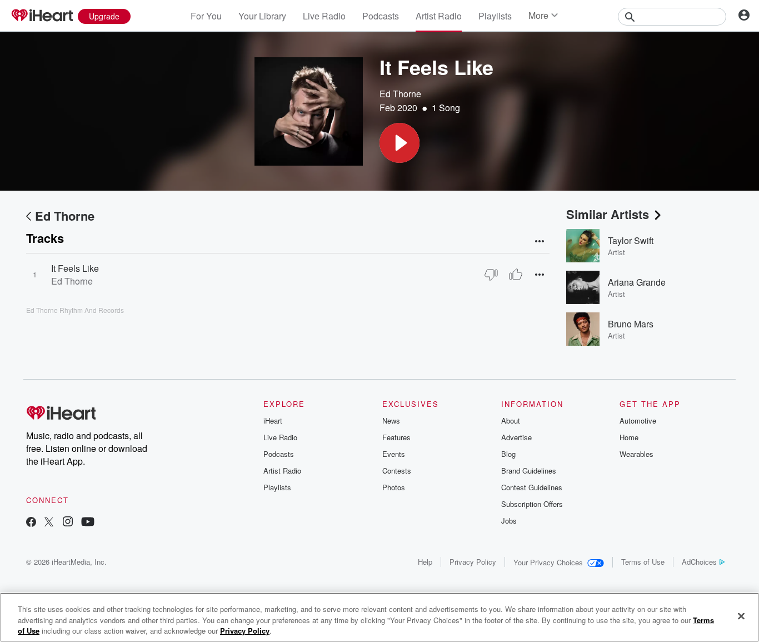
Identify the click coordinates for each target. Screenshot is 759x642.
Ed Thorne (400, 93)
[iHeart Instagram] (68, 522)
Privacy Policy (473, 561)
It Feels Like (75, 268)
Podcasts (380, 15)
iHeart (272, 420)
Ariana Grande (637, 282)
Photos (393, 487)
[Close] (741, 616)
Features (396, 437)
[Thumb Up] (516, 274)
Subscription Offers (532, 504)
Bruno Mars (630, 323)
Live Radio (324, 15)
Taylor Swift (630, 240)
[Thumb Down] (491, 274)
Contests (396, 470)
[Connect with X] (48, 522)
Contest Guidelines (531, 487)
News (391, 420)
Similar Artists (607, 214)
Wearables (636, 454)
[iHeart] (41, 16)
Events (393, 454)
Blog (508, 454)
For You (206, 15)
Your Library (262, 15)
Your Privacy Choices (548, 562)
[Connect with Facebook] (31, 522)
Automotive (638, 420)
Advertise (516, 437)
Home (629, 437)
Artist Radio (439, 15)
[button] (399, 143)
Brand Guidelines (528, 470)
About (510, 420)
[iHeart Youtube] (87, 522)
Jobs (509, 520)
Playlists (495, 15)
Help (425, 561)
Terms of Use (643, 561)
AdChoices (699, 561)
